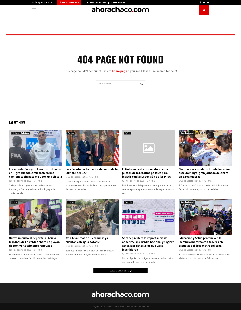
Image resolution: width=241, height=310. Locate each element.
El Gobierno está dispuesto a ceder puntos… (111, 2)
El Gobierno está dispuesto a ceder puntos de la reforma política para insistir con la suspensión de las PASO (146, 173)
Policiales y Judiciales (20, 133)
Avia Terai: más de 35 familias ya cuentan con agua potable (87, 240)
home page (119, 71)
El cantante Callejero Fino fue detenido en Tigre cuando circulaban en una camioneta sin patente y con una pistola (35, 173)
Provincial (128, 202)
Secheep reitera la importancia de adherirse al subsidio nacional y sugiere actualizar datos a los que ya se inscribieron (148, 244)
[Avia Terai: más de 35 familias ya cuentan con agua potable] (92, 217)
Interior (14, 202)
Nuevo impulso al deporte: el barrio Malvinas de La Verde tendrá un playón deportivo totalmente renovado (34, 242)
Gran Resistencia (188, 133)
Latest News (17, 122)
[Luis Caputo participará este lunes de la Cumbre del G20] (92, 148)
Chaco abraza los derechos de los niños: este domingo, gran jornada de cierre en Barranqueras (205, 173)
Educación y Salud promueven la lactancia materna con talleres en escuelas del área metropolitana (201, 242)
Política (71, 133)
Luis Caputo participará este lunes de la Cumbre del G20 (92, 171)
